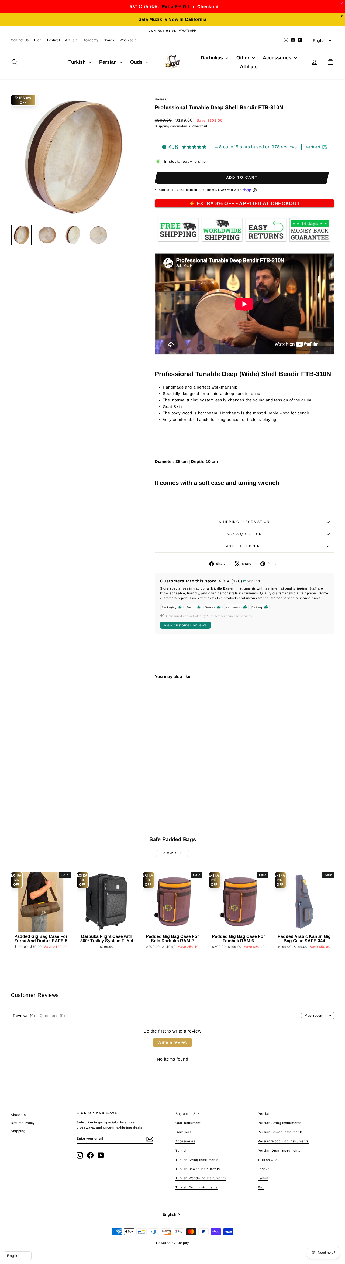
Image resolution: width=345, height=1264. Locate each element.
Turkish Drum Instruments (196, 1187)
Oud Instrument (188, 1123)
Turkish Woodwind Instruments (200, 1178)
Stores (109, 40)
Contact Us (20, 40)
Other (243, 57)
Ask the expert (244, 546)
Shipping (162, 126)
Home (159, 99)
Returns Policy (23, 1123)
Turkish (77, 62)
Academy (90, 40)
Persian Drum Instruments (279, 1151)
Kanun (263, 1178)
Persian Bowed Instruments (280, 1132)
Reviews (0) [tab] (24, 1015)
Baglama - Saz (187, 1114)
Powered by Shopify (172, 1243)
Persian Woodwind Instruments (283, 1141)
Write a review (172, 1042)
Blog (38, 40)
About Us (18, 1115)
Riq (260, 1187)
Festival (53, 40)
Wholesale (128, 40)
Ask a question (244, 534)
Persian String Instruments (279, 1123)
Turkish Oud (268, 1160)
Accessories (278, 57)
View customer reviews (185, 625)
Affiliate (71, 40)
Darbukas (212, 57)
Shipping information (244, 522)
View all (172, 853)
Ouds (137, 62)
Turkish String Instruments (196, 1160)
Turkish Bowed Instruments (197, 1169)
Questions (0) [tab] (52, 1015)
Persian (108, 62)
